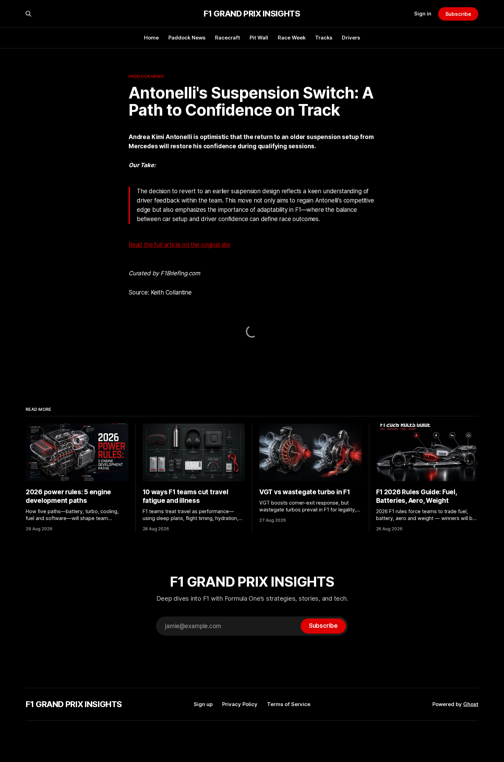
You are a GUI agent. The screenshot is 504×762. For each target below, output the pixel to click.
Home (151, 37)
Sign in (422, 13)
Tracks (323, 37)
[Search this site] (28, 13)
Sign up (203, 704)
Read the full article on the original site (179, 244)
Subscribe (458, 14)
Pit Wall (259, 37)
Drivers (351, 37)
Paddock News (186, 37)
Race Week (291, 37)
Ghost (470, 704)
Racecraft (227, 37)
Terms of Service (288, 704)
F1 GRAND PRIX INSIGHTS (252, 14)
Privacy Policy (239, 704)
